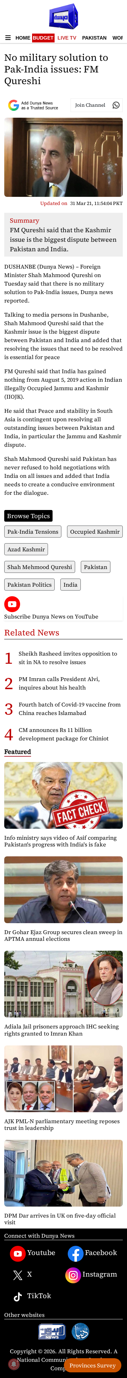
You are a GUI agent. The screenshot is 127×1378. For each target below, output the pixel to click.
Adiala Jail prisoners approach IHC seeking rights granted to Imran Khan (61, 1029)
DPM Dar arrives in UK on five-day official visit (60, 1219)
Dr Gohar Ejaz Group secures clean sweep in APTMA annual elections (63, 935)
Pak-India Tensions (32, 531)
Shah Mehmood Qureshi (39, 567)
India (71, 584)
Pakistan (94, 38)
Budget (43, 38)
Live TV (67, 38)
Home (23, 38)
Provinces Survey (92, 1365)
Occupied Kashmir (95, 531)
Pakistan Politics (29, 584)
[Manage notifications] (13, 1364)
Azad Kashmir (26, 549)
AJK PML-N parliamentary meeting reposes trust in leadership (62, 1124)
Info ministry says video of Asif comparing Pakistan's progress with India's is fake (60, 841)
